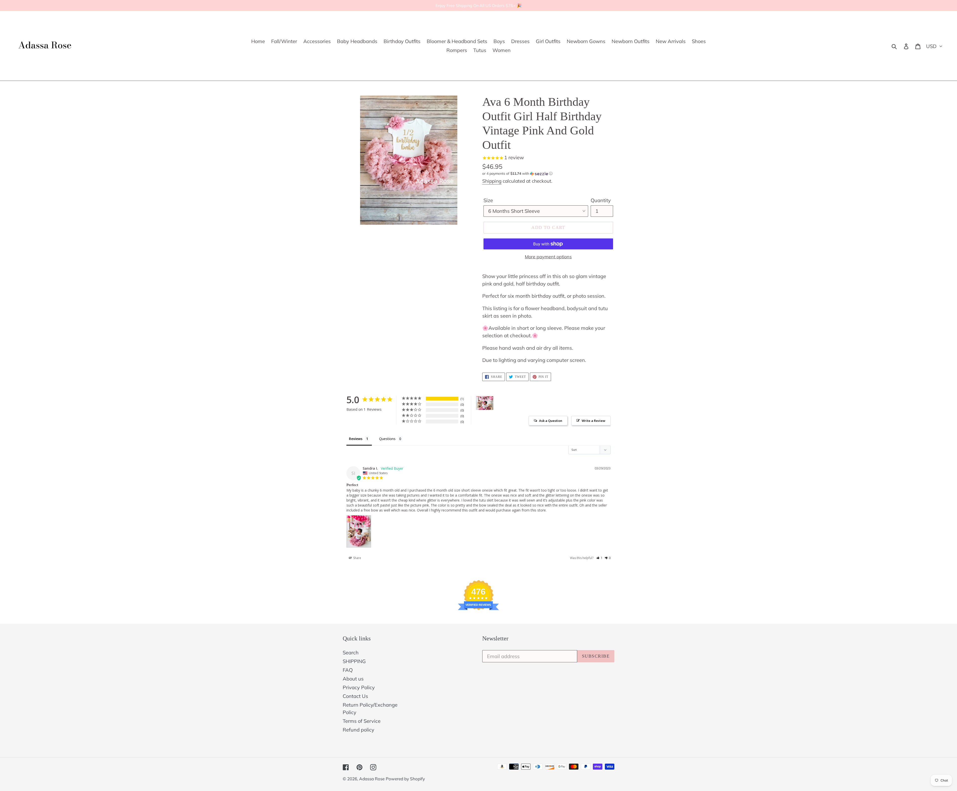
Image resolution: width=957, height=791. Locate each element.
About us (353, 679)
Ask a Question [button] (550, 420)
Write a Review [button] (593, 420)
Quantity (601, 200)
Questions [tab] (387, 438)
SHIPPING (354, 661)
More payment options (548, 257)
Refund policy (358, 730)
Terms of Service (362, 721)
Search (351, 652)
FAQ (348, 670)
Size (488, 200)
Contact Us (355, 696)
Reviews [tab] (355, 438)
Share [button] (356, 558)
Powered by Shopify (405, 778)
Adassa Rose (372, 778)
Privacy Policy (359, 687)
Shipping (491, 181)
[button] (548, 173)
